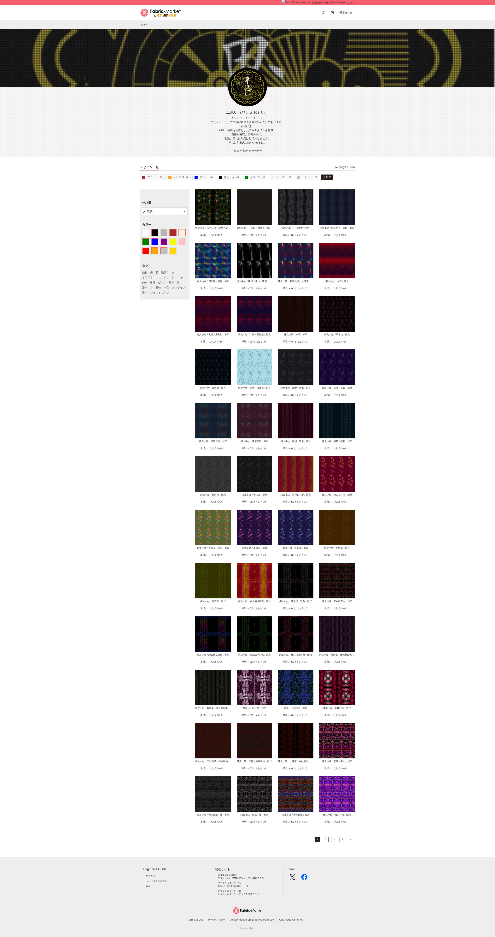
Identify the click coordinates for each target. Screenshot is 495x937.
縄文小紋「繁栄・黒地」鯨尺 (337, 761)
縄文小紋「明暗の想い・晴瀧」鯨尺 (296, 281)
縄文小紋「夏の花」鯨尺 (254, 548)
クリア (327, 177)
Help (148, 886)
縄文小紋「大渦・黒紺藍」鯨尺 (254, 334)
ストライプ (178, 287)
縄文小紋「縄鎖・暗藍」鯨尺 (337, 441)
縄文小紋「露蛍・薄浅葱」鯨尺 (254, 388)
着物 (158, 287)
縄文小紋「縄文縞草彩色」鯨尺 (254, 654)
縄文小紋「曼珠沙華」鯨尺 (337, 708)
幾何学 (165, 272)
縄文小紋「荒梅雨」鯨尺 (213, 388)
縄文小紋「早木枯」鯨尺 (337, 334)
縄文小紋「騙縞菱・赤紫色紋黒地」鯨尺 (337, 654)
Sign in (347, 12)
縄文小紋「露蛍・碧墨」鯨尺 (296, 388)
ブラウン (152, 177)
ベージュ (281, 177)
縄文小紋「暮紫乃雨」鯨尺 (254, 441)
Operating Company (291, 919)
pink (144, 282)
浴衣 (145, 287)
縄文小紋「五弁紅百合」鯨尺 (337, 601)
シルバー (307, 177)
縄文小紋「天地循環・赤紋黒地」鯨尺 (213, 761)
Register (150, 875)
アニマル (177, 277)
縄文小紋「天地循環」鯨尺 (296, 814)
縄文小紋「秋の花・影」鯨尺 (296, 494)
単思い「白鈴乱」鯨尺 (254, 708)
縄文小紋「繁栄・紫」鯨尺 (337, 814)
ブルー (204, 177)
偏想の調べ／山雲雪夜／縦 (296, 228)
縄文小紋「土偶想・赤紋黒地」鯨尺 (296, 761)
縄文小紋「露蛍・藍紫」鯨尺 (337, 388)
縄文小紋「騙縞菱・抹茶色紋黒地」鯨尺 (213, 708)
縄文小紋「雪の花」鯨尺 (254, 494)
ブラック (229, 177)
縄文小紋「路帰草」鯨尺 (337, 548)
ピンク (162, 282)
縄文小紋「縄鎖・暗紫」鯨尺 (296, 441)
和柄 (171, 282)
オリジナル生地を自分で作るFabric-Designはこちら (327, 2)
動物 (145, 272)
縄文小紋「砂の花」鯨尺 (213, 494)
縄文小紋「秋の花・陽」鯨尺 (337, 494)
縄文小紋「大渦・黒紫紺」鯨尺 (213, 334)
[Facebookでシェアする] (304, 878)
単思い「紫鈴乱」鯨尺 (295, 708)
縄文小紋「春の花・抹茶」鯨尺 (213, 548)
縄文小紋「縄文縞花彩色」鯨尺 (295, 654)
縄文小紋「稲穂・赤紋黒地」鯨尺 (254, 761)
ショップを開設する (156, 881)
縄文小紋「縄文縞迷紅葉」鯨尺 (254, 601)
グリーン (255, 177)
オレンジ (178, 177)
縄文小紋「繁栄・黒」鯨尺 (254, 814)
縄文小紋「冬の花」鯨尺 (295, 548)
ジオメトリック (159, 292)
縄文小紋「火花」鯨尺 (337, 281)
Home (143, 24)
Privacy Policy (216, 919)
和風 (152, 282)
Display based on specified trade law (252, 919)
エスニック (162, 277)
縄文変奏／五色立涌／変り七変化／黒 (213, 228)
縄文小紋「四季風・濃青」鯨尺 (213, 281)
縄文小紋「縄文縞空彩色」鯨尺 (213, 654)
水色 (166, 287)
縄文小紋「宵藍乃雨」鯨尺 (213, 441)
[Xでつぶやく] (292, 878)
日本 (145, 292)
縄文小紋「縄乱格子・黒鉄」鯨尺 (337, 228)
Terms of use (195, 919)
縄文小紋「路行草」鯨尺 (213, 601)
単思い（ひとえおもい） (213, 235)
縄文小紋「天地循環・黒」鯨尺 (213, 814)
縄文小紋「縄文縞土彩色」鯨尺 (295, 601)
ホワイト (147, 277)
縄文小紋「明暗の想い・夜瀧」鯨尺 (254, 281)
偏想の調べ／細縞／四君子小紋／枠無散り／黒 (254, 228)
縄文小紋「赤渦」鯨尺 (295, 334)
